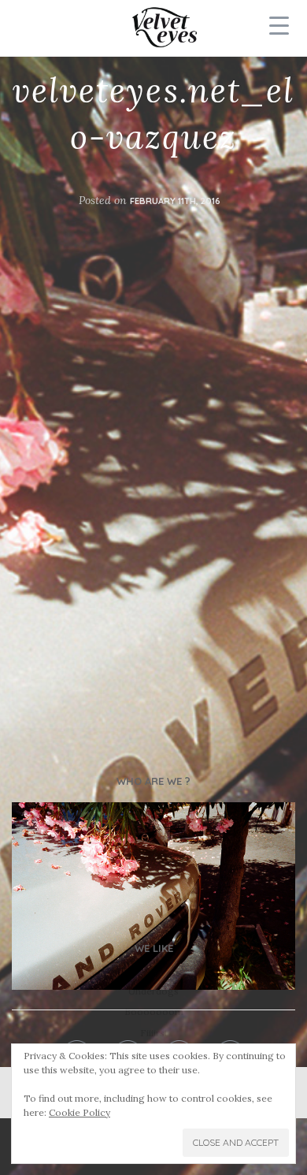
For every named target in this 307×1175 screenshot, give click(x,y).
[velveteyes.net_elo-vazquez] (153, 896)
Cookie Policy (79, 1112)
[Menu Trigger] (278, 25)
